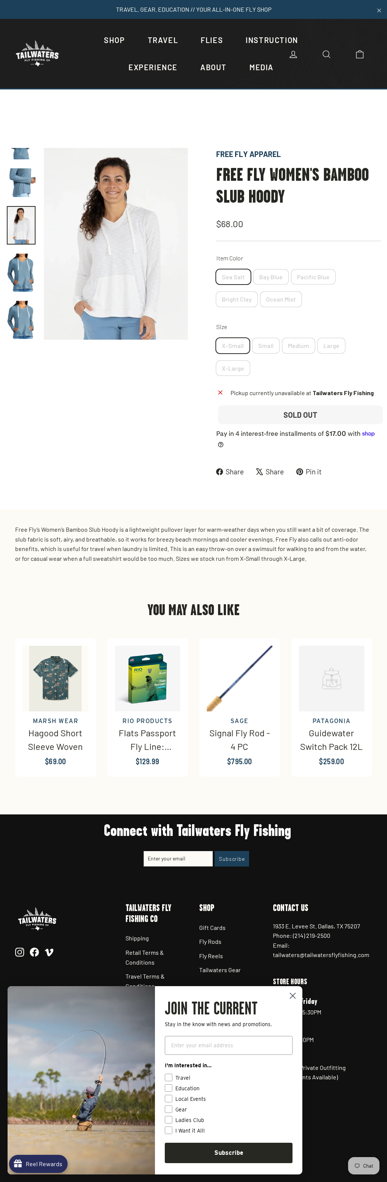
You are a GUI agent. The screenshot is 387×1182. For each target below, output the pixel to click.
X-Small (233, 345)
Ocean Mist (281, 299)
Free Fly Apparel (248, 154)
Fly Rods (210, 941)
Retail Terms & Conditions (144, 957)
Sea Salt (233, 276)
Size (221, 326)
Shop (114, 40)
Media (261, 67)
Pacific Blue (313, 276)
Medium (298, 345)
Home (14, 122)
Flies (212, 40)
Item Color (229, 258)
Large (331, 345)
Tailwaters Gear (220, 969)
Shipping (137, 938)
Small (266, 345)
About (213, 67)
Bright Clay (237, 299)
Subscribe (228, 1152)
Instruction (272, 40)
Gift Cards (212, 927)
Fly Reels (211, 955)
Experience (153, 67)
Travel (163, 40)
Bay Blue (271, 276)
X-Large (233, 368)
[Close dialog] (292, 995)
